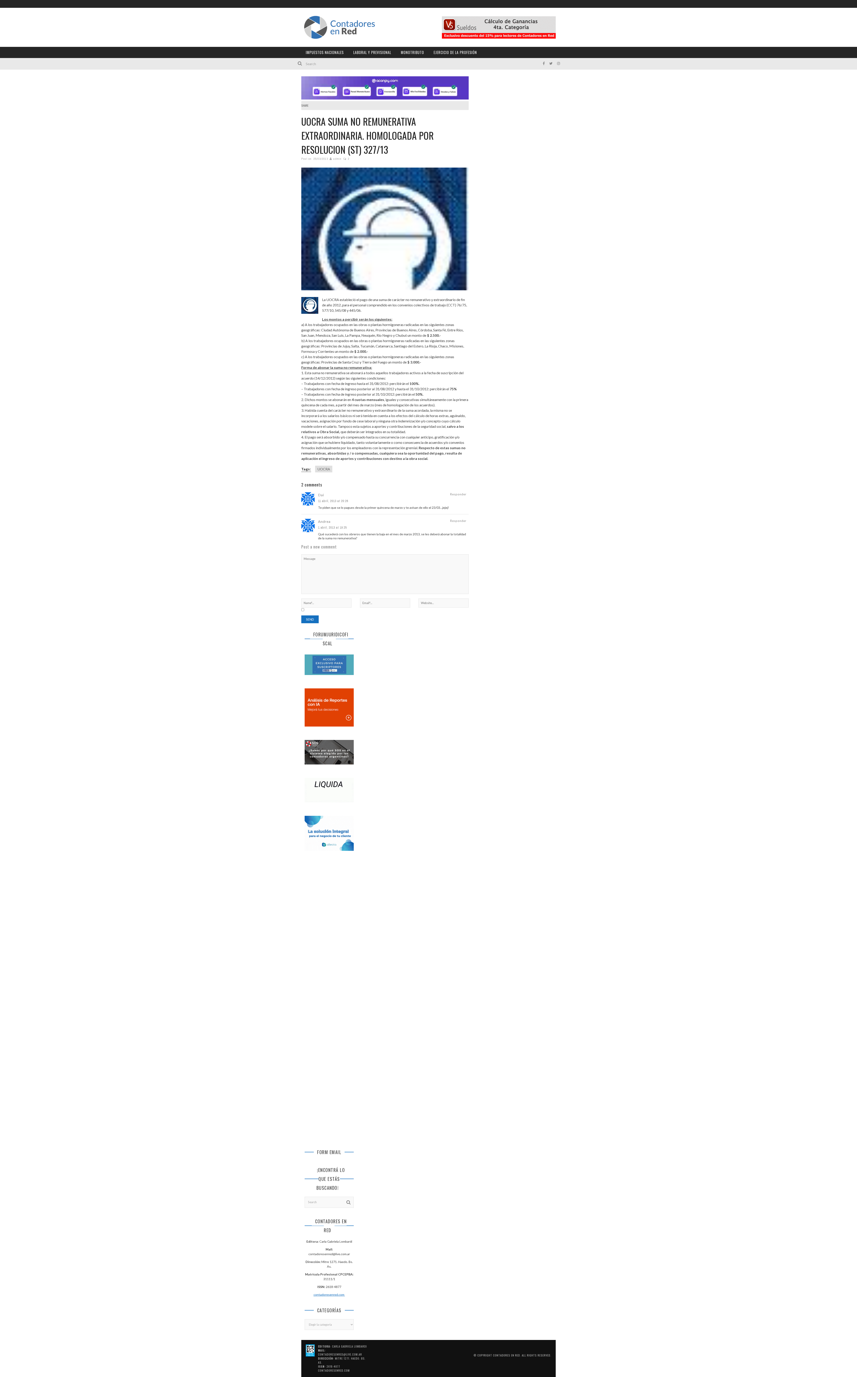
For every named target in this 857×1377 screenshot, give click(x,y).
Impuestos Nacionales (325, 52)
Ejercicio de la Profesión (455, 52)
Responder (458, 494)
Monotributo (412, 52)
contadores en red (506, 1355)
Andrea (324, 521)
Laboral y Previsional (372, 52)
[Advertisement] (329, 929)
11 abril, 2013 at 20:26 (333, 501)
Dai (321, 495)
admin (337, 159)
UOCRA (323, 469)
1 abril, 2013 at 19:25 (332, 527)
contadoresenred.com (329, 1294)
